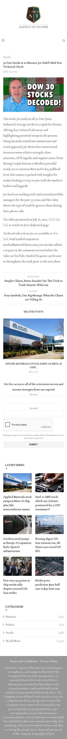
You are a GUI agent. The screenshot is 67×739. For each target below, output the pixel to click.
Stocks (35, 632)
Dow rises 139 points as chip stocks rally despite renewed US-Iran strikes (16, 587)
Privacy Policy (49, 661)
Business (35, 616)
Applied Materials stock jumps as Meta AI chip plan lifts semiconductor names (17, 503)
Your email (34, 408)
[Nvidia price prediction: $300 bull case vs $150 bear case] (49, 566)
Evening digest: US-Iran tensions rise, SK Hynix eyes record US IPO (48, 545)
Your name (34, 394)
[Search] (63, 40)
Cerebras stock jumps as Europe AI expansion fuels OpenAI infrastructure (17, 545)
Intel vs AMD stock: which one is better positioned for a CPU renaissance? (47, 503)
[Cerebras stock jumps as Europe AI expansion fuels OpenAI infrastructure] (17, 524)
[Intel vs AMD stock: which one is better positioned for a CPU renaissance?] (49, 482)
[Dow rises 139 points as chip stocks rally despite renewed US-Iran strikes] (17, 566)
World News (35, 641)
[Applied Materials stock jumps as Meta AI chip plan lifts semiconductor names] (33, 339)
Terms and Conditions (23, 661)
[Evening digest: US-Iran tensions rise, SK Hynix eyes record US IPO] (49, 524)
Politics (35, 624)
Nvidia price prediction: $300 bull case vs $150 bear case (47, 584)
